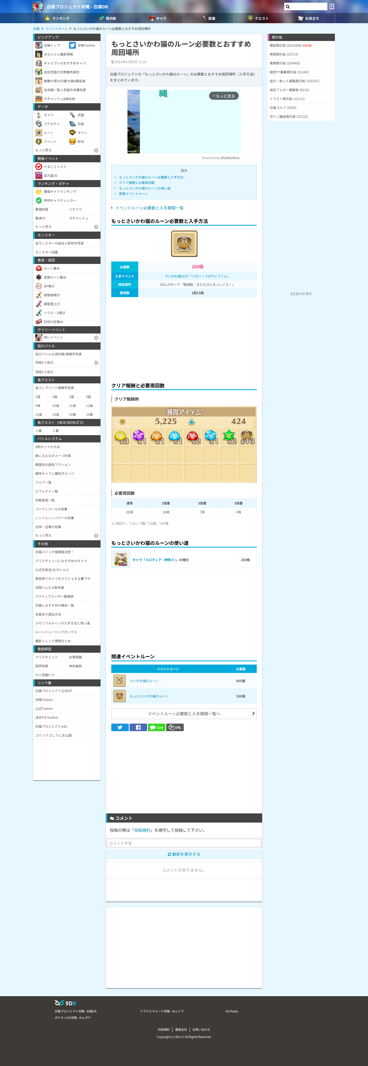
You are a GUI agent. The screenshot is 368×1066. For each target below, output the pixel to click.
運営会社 (181, 1029)
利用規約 (164, 1029)
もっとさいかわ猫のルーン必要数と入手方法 (151, 177)
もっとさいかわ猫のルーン (149, 696)
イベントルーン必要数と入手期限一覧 (149, 208)
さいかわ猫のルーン (144, 680)
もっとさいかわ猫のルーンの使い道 (145, 188)
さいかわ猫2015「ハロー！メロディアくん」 (197, 276)
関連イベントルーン (133, 193)
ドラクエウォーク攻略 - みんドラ (162, 1011)
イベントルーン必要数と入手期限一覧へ (184, 713)
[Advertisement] (184, 338)
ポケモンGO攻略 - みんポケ (73, 1017)
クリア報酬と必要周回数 (137, 182)
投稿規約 (142, 830)
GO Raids (231, 1011)
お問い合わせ (201, 1029)
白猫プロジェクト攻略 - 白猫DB (77, 6)
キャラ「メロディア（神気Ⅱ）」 (156, 559)
